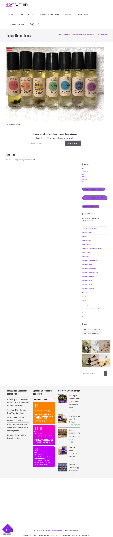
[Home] (60, 35)
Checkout (85, 171)
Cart (83, 174)
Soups (84, 301)
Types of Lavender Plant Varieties (92, 309)
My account (86, 169)
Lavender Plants (87, 285)
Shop (83, 176)
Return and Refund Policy (95, 197)
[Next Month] (54, 399)
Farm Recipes (86, 240)
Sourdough (85, 305)
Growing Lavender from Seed (91, 248)
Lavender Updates (88, 289)
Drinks (84, 236)
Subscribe (73, 143)
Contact (84, 182)
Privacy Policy (90, 206)
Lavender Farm (87, 265)
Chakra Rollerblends (101, 35)
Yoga (83, 317)
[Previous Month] (51, 399)
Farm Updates (86, 244)
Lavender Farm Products (90, 273)
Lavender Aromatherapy (90, 261)
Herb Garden (86, 252)
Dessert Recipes (87, 232)
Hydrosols (85, 256)
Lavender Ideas (87, 281)
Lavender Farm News (89, 268)
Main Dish (85, 293)
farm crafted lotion (92, 333)
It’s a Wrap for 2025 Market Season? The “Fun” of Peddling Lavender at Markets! (18, 403)
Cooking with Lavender (89, 228)
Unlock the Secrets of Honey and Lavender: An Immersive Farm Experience (17, 428)
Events (84, 179)
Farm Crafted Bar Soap (92, 329)
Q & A (84, 297)
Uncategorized (86, 313)
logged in (18, 160)
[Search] (105, 373)
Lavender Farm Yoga (88, 277)
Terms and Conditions (93, 189)
